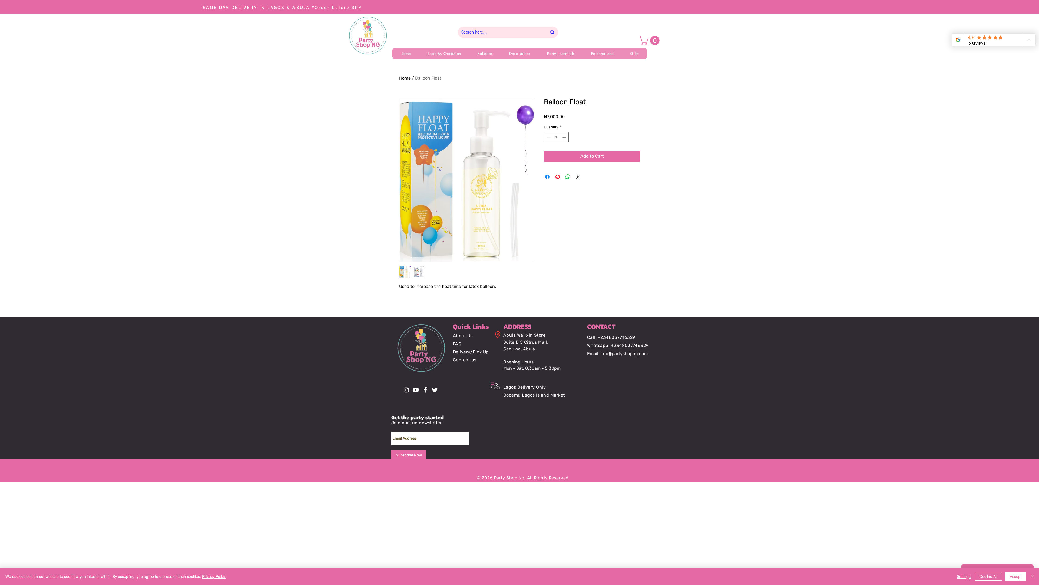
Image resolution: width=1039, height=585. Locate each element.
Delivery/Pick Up (471, 352)
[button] (650, 40)
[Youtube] (415, 389)
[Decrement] (548, 137)
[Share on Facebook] (547, 177)
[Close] (1032, 576)
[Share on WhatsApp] (568, 177)
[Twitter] (434, 389)
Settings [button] (964, 576)
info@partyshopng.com (624, 353)
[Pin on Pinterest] (557, 177)
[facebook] (425, 389)
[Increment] (564, 137)
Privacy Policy (214, 576)
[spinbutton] (556, 137)
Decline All (988, 576)
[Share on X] (578, 177)
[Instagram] (406, 389)
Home (405, 78)
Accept (1015, 576)
